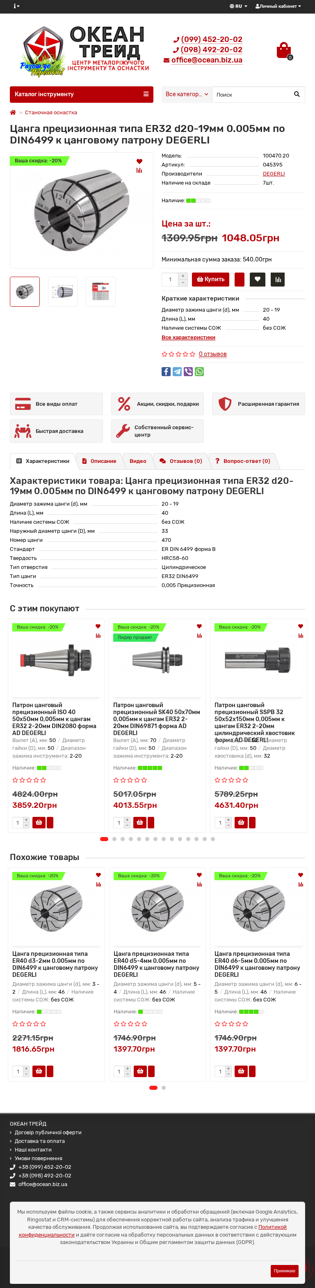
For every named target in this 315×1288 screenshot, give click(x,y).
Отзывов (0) (186, 461)
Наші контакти (33, 1150)
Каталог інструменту (44, 94)
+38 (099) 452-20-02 (44, 1167)
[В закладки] (139, 161)
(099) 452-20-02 (211, 39)
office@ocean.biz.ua (206, 60)
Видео (138, 461)
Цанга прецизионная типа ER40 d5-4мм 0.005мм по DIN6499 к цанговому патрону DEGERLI (156, 964)
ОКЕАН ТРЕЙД (28, 1124)
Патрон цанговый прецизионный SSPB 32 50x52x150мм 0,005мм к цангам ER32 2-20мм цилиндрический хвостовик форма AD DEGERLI (255, 718)
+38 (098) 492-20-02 (44, 1175)
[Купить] (39, 1071)
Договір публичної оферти (48, 1132)
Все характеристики (188, 337)
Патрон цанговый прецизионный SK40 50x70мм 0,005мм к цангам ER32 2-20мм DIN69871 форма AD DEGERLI (156, 718)
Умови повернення (38, 1158)
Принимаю (284, 1271)
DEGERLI (274, 174)
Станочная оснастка (51, 112)
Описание (103, 461)
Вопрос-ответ (247, 461)
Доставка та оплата (40, 1141)
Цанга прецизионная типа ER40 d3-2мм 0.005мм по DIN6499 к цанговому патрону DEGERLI (55, 964)
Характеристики (47, 461)
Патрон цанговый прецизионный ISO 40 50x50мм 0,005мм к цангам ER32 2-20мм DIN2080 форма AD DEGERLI (54, 718)
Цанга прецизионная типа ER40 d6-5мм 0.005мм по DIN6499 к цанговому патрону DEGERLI (257, 964)
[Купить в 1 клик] (239, 280)
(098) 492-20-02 (211, 50)
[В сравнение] (139, 170)
